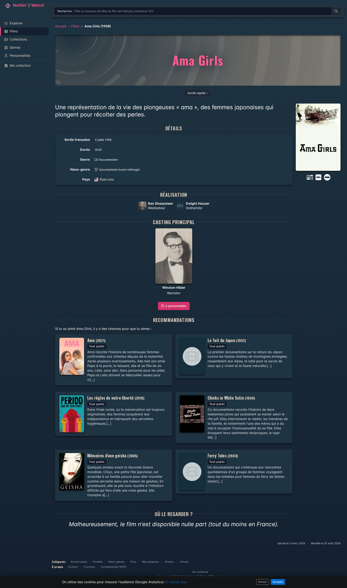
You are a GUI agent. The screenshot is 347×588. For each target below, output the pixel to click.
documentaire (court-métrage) (119, 169)
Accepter (278, 581)
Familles (98, 561)
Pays (133, 561)
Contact (73, 566)
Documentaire (108, 159)
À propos (89, 566)
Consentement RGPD (113, 566)
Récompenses (150, 561)
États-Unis (107, 179)
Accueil (60, 26)
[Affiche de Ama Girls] (318, 137)
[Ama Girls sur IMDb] (319, 177)
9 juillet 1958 (103, 139)
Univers (184, 561)
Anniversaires (78, 561)
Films (75, 26)
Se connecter (200, 571)
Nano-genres (116, 561)
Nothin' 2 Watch (28, 5)
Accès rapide (196, 93)
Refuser (262, 581)
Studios (169, 561)
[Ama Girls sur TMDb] (309, 177)
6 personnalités (175, 306)
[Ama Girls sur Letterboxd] (327, 177)
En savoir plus (176, 582)
